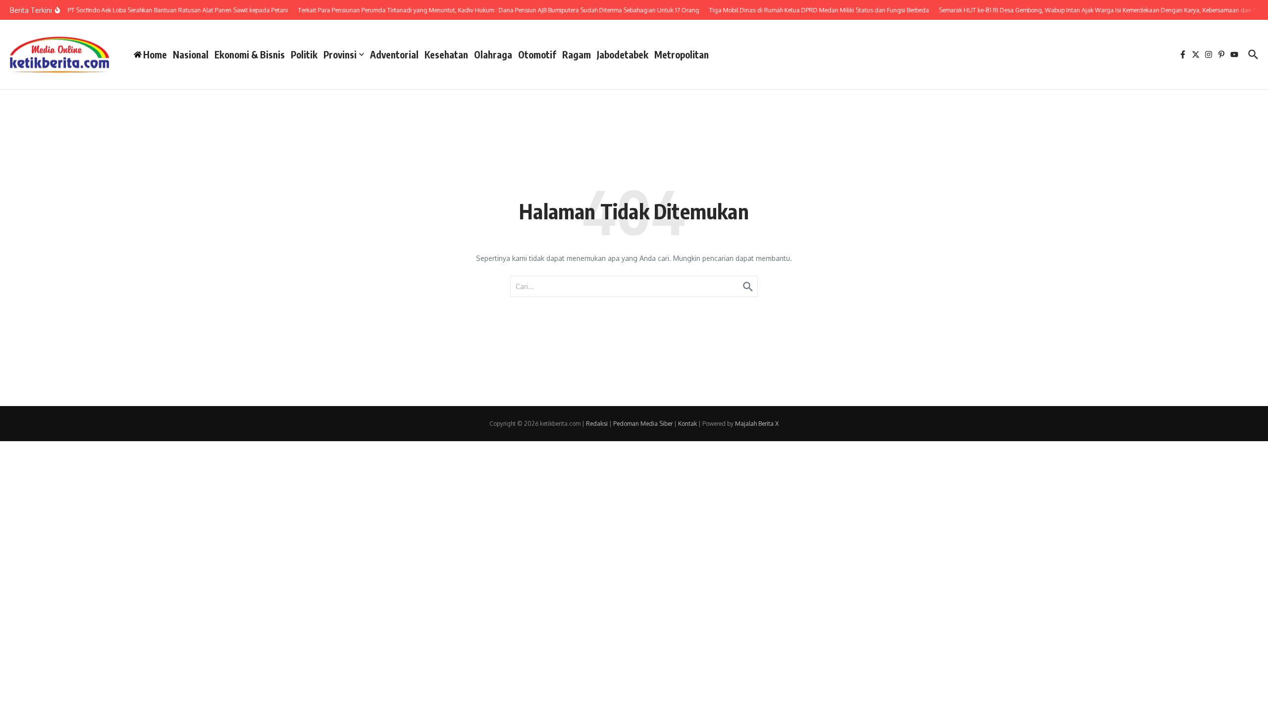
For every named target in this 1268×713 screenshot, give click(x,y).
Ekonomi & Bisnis (249, 54)
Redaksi (597, 423)
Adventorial (394, 54)
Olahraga (493, 54)
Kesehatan (446, 54)
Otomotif (537, 54)
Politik (304, 54)
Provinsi (340, 54)
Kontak (687, 423)
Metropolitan (681, 54)
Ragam (576, 54)
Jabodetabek (622, 54)
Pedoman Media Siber (643, 423)
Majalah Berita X (757, 423)
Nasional (191, 54)
